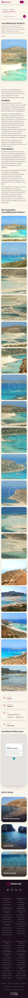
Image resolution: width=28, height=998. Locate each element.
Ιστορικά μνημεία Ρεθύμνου (7, 954)
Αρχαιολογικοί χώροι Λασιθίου (21, 942)
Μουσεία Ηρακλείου (7, 917)
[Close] (21, 744)
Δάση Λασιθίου (21, 947)
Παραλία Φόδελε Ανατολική (11, 818)
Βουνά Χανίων (21, 902)
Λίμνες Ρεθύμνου (7, 957)
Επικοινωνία (21, 986)
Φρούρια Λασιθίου (21, 977)
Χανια (21, 895)
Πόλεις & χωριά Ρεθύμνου (7, 967)
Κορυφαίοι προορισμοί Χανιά (14, 714)
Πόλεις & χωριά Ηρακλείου (7, 924)
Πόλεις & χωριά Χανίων (21, 924)
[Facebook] (11, 889)
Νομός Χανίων (11, 717)
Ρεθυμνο (7, 939)
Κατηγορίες (23, 983)
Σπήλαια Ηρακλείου (7, 930)
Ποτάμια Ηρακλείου (7, 927)
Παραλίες (11, 9)
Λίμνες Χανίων (21, 914)
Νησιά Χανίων (21, 919)
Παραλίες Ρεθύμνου (7, 964)
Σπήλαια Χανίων (21, 928)
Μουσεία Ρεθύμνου (7, 960)
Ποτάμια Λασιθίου (21, 970)
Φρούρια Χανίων (21, 933)
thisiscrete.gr (10, 725)
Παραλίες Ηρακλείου (7, 921)
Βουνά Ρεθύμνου (7, 945)
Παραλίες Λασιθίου (21, 964)
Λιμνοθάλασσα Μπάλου (12, 748)
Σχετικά (9, 983)
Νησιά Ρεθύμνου (7, 962)
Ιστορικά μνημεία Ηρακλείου (7, 911)
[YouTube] (16, 889)
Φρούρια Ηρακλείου (7, 934)
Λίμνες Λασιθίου (21, 957)
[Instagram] (7, 889)
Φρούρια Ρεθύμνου (7, 977)
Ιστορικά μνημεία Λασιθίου (21, 954)
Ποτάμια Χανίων (21, 926)
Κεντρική (5, 9)
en (21, 2)
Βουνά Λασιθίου (21, 945)
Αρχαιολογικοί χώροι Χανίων (21, 899)
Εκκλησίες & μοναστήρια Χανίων (21, 907)
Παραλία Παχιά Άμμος (9, 873)
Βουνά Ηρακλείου (7, 902)
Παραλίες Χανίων (19, 717)
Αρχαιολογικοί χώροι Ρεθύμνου (7, 942)
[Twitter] (20, 889)
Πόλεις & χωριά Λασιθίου (21, 967)
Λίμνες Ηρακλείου (7, 914)
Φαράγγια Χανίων (21, 931)
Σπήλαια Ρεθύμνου (7, 973)
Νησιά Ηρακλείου (7, 919)
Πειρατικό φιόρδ (8, 846)
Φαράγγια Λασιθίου (21, 975)
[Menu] (25, 2)
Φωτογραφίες (7, 986)
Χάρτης (14, 986)
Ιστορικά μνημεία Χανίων (21, 911)
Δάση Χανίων (21, 904)
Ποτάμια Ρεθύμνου (7, 970)
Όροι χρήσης (16, 983)
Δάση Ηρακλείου (7, 904)
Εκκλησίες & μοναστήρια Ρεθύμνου (7, 950)
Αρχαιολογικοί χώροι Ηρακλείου (7, 899)
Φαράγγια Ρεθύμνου (7, 975)
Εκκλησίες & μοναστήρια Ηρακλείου (7, 907)
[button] (14, 759)
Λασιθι (21, 939)
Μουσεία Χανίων (21, 917)
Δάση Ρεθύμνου (7, 947)
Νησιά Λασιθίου (21, 962)
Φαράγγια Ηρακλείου (7, 932)
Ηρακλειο (7, 895)
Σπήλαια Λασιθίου (21, 973)
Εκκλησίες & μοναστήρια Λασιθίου (21, 950)
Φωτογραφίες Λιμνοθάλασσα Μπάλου (13, 210)
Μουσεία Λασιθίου (21, 960)
